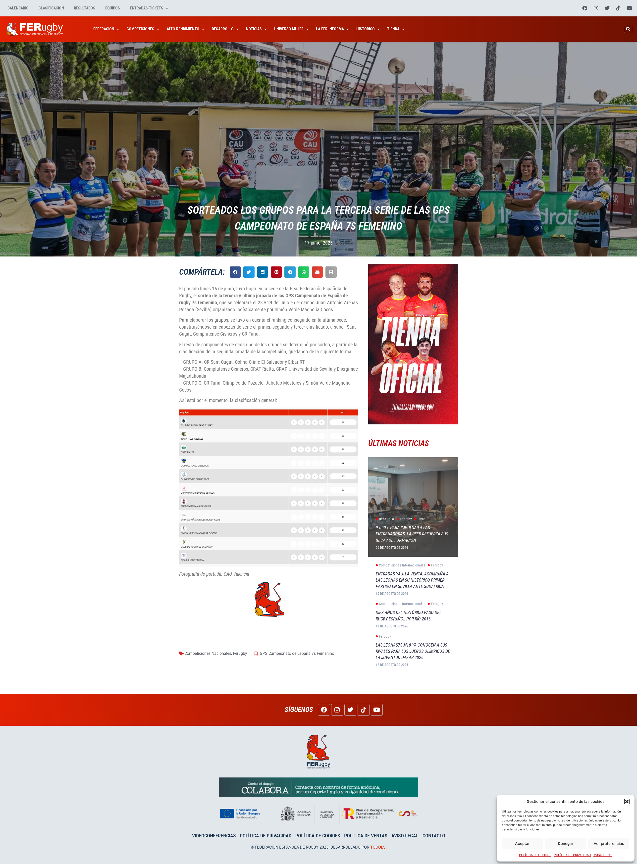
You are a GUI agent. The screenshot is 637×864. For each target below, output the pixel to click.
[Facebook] (585, 8)
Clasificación (51, 8)
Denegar (565, 843)
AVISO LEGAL (602, 855)
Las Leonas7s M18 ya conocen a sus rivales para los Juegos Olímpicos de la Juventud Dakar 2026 (413, 651)
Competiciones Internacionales (402, 565)
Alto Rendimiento (183, 29)
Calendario (18, 8)
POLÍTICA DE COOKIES (535, 855)
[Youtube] (630, 8)
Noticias (254, 29)
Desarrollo (223, 29)
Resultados (84, 8)
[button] (626, 801)
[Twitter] (607, 8)
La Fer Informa (330, 29)
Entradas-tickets (146, 8)
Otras (421, 519)
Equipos (112, 8)
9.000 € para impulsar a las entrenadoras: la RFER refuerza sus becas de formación (412, 534)
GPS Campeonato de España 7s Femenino (297, 653)
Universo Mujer (289, 29)
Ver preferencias (609, 843)
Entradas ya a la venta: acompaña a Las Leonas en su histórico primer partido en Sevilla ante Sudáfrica (412, 580)
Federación (103, 29)
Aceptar (522, 843)
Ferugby (240, 653)
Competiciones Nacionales (207, 653)
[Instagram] (596, 8)
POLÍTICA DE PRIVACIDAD (572, 855)
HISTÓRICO (365, 29)
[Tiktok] (618, 8)
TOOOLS (378, 847)
